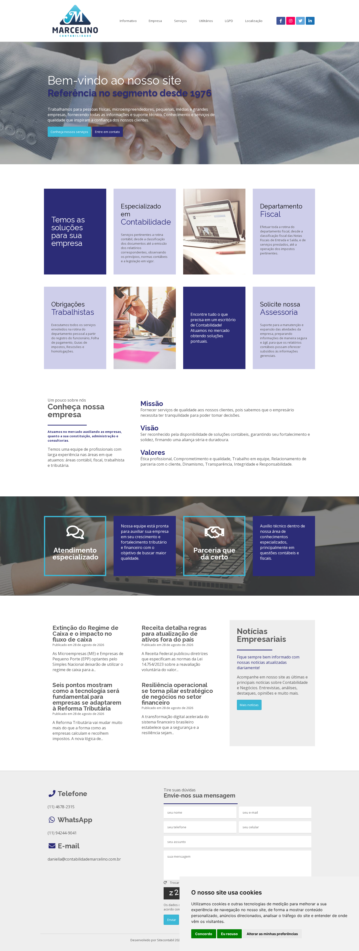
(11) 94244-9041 (62, 833)
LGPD (229, 21)
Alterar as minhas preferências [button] (272, 934)
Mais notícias (249, 705)
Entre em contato (107, 132)
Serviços (180, 21)
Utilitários (206, 21)
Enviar (171, 920)
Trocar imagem (180, 882)
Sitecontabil (165, 940)
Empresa (155, 21)
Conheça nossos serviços (69, 132)
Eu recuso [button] (229, 934)
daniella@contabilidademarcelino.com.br (84, 859)
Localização (254, 21)
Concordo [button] (203, 934)
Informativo (128, 21)
